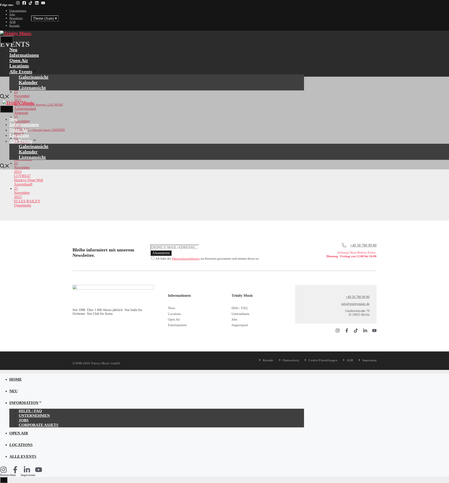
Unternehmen (17, 10)
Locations (19, 65)
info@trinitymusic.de (355, 304)
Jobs (12, 14)
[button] (4, 97)
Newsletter (16, 18)
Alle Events (20, 71)
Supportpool (240, 325)
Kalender (28, 82)
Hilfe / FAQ (239, 308)
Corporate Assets (38, 425)
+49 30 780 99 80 (363, 245)
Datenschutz (8, 475)
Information (23, 403)
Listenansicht (32, 87)
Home (15, 379)
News (171, 308)
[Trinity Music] (16, 33)
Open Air (18, 60)
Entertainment (177, 325)
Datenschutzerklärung (186, 258)
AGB (12, 22)
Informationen (24, 54)
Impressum (28, 475)
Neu (13, 49)
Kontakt (14, 25)
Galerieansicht (33, 76)
